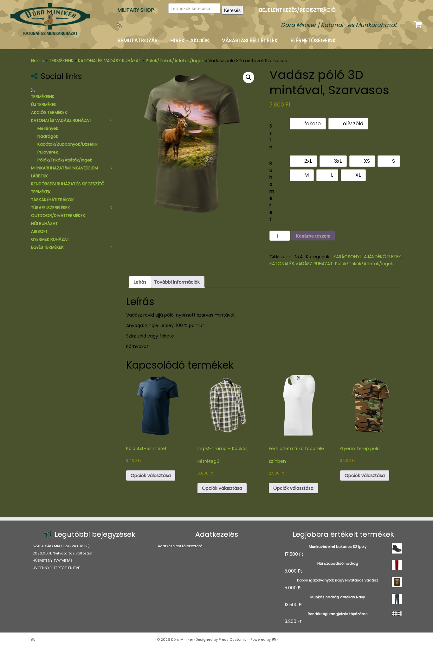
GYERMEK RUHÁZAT (50, 239)
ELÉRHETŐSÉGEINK (313, 40)
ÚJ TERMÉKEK (44, 105)
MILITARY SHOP (135, 10)
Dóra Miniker (182, 639)
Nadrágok (47, 136)
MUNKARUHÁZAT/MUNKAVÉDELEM (64, 168)
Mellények (47, 128)
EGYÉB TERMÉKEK (47, 247)
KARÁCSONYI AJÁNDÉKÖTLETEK (367, 256)
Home (37, 60)
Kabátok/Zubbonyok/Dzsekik (67, 144)
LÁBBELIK (39, 176)
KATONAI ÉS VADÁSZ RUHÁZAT (109, 60)
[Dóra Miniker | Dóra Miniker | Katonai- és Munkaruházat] (50, 19)
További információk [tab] (177, 282)
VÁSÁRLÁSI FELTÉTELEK (250, 40)
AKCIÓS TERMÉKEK (49, 112)
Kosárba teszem (313, 236)
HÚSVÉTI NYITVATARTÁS (53, 560)
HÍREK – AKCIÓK (189, 40)
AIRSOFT (39, 231)
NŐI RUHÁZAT (44, 223)
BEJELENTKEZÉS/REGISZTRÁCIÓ (297, 10)
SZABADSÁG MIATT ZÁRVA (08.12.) (61, 545)
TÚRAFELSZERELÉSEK (50, 208)
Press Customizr (233, 639)
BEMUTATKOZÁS (137, 40)
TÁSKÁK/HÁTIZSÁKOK (52, 200)
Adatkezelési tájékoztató (180, 545)
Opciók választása (151, 475)
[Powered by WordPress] (274, 638)
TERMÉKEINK (61, 60)
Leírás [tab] (140, 282)
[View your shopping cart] (418, 23)
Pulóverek (47, 152)
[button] (248, 77)
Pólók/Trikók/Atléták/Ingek (175, 60)
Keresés (232, 10)
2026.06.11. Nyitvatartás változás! (62, 553)
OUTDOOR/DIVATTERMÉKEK (58, 216)
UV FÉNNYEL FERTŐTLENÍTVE (56, 567)
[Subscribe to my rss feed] (121, 26)
